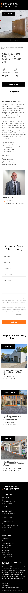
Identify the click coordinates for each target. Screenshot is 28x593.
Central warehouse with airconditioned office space (13, 372)
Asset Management (8, 543)
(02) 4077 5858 (8, 503)
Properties (5, 538)
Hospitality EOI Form (8, 557)
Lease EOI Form (7, 554)
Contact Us (5, 550)
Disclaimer (5, 583)
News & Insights (7, 545)
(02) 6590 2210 (7, 527)
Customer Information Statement (11, 587)
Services (4, 541)
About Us (5, 548)
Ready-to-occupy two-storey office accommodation (12, 418)
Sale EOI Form (6, 552)
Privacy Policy (6, 585)
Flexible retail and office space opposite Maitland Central (13, 464)
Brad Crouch (8, 197)
